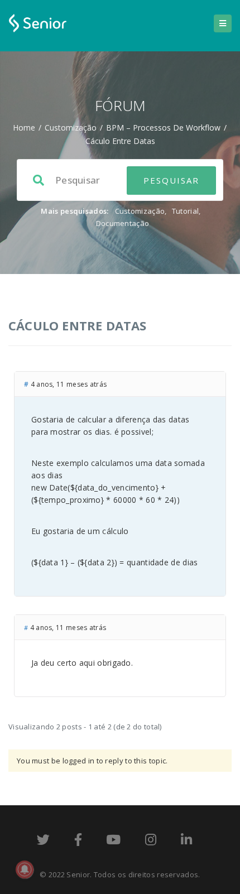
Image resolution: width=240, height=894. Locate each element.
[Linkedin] (186, 842)
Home (24, 127)
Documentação (123, 223)
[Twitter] (43, 842)
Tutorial (185, 211)
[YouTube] (113, 842)
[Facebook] (78, 842)
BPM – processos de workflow (163, 127)
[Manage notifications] (24, 869)
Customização (71, 127)
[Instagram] (150, 842)
